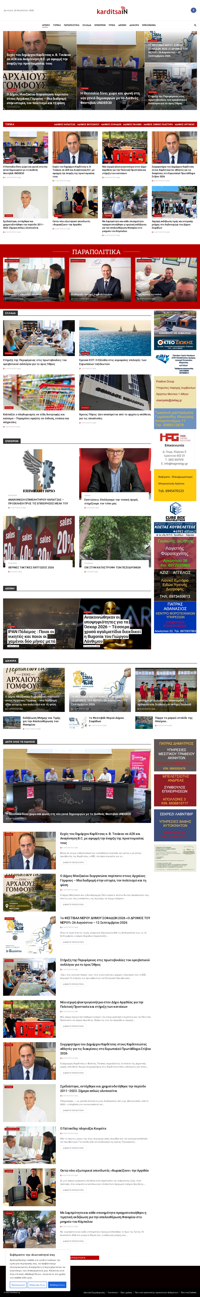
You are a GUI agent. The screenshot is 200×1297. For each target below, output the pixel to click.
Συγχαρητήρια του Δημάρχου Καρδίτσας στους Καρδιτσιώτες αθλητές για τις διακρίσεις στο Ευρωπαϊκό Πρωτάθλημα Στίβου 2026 (105, 1048)
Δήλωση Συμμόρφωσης (94, 1292)
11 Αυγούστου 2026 (98, 725)
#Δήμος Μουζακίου (88, 124)
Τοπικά (57, 25)
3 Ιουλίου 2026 (92, 571)
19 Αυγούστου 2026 (62, 228)
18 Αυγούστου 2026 (147, 298)
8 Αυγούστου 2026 (164, 725)
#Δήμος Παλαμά (132, 124)
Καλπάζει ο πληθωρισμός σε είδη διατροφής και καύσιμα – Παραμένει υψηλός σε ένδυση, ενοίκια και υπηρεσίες (36, 418)
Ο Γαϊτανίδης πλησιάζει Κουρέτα (23, 294)
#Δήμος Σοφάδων (111, 124)
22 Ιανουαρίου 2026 (91, 646)
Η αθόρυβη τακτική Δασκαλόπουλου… (92, 294)
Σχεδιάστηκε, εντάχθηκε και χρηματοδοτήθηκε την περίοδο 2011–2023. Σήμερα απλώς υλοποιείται (23, 224)
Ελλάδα (87, 25)
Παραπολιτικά (71, 25)
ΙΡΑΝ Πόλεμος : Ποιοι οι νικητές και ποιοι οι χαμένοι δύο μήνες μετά (31, 636)
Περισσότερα (77, 1257)
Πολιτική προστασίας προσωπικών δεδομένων (156, 1292)
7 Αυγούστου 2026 (88, 368)
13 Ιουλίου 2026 (92, 507)
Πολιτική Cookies (188, 1292)
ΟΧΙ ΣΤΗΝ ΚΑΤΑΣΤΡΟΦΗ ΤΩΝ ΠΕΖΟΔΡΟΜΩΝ (112, 567)
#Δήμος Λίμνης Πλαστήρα (158, 124)
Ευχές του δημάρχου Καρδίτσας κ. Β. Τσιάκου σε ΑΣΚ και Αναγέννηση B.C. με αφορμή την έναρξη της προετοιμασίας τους (39, 59)
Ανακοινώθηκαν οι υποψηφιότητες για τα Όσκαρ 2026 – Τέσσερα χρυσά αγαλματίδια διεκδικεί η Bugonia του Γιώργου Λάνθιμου (112, 629)
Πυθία (112, 25)
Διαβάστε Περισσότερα (73, 862)
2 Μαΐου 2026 (13, 646)
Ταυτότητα (113, 1292)
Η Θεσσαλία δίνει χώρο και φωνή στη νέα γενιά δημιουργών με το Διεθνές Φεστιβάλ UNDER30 (110, 98)
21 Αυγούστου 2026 (90, 109)
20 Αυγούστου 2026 (112, 177)
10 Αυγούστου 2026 (18, 507)
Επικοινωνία (149, 25)
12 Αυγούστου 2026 (32, 729)
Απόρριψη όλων (37, 1284)
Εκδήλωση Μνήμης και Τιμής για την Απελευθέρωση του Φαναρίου (41, 721)
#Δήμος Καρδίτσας (64, 124)
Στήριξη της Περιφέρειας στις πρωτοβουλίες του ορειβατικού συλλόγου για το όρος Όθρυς (167, 100)
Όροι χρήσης (126, 1292)
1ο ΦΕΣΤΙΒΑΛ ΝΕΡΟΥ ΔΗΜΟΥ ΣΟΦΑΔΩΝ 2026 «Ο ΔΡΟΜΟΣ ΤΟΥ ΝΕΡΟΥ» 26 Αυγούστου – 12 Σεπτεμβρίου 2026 (99, 700)
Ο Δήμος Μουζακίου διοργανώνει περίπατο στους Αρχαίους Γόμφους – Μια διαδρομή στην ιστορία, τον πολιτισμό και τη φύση (37, 99)
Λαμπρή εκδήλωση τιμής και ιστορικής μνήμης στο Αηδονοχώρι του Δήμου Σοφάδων (172, 224)
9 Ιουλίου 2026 (16, 571)
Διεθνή (122, 25)
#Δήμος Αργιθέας (185, 124)
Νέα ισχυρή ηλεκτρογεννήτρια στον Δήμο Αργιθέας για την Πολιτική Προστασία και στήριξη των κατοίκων (124, 170)
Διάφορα (134, 25)
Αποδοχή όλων (57, 1284)
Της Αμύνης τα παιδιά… (150, 294)
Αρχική (46, 25)
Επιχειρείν (100, 25)
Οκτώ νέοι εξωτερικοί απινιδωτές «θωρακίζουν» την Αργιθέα (104, 1170)
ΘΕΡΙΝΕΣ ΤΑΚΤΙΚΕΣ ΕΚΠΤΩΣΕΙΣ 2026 (31, 567)
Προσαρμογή (18, 1284)
